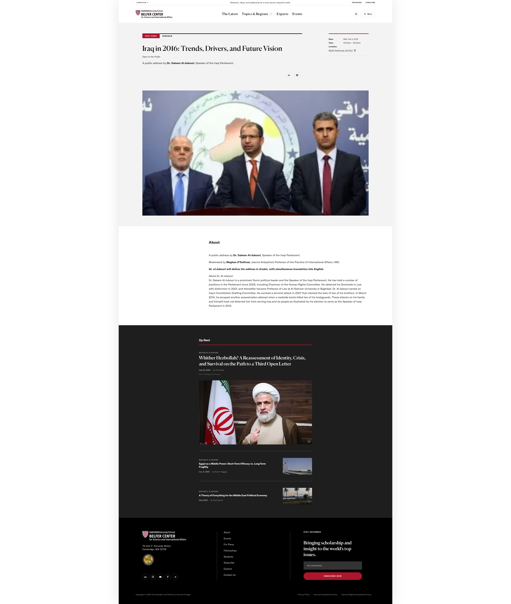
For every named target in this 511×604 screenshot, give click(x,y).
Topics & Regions (257, 14)
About (227, 532)
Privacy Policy (304, 594)
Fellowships (230, 550)
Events (227, 538)
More (369, 14)
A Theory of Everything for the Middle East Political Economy (233, 495)
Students (228, 556)
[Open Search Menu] (356, 14)
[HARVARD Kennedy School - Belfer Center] (154, 14)
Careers (228, 568)
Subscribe (370, 2)
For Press (229, 544)
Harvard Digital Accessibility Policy (356, 594)
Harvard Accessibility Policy (325, 594)
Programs (357, 2)
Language (141, 2)
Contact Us (230, 574)
